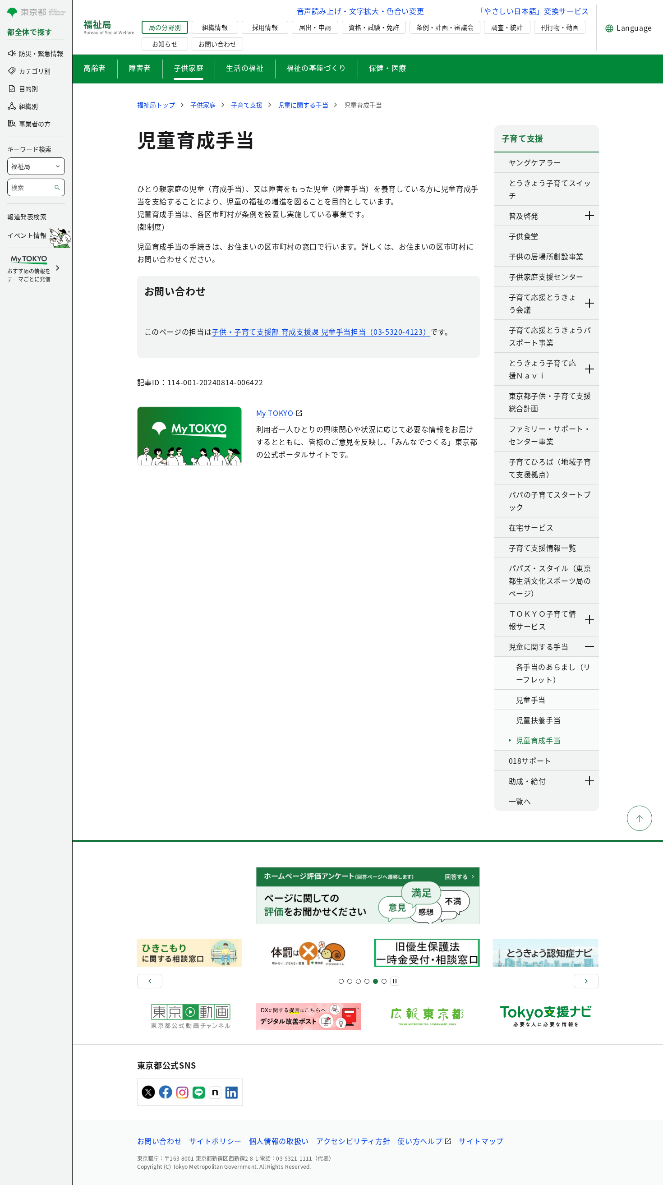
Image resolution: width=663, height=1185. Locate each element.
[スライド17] (375, 981)
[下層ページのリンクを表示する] (590, 215)
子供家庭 (189, 67)
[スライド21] (384, 981)
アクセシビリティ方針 (353, 1140)
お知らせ (164, 43)
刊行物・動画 (560, 27)
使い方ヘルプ (419, 1140)
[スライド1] (341, 981)
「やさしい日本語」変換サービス (532, 10)
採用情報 (264, 27)
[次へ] (586, 981)
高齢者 (94, 67)
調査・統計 (507, 27)
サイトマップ (481, 1140)
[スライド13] (366, 981)
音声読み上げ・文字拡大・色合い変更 (360, 10)
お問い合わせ (217, 43)
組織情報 (214, 27)
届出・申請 (315, 27)
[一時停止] (394, 981)
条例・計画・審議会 (444, 27)
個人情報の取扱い (279, 1140)
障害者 (140, 67)
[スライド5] (349, 981)
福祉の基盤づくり (316, 67)
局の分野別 (164, 27)
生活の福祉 (244, 67)
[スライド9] (358, 981)
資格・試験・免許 (374, 27)
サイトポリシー (215, 1140)
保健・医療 (387, 67)
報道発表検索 (26, 216)
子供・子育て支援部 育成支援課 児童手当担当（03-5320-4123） (321, 331)
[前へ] (149, 981)
